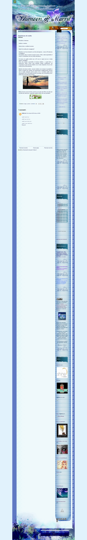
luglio (59, 206)
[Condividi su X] (41, 103)
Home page (36, 147)
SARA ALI (24, 113)
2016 (58, 202)
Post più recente (23, 147)
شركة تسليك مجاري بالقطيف (26, 121)
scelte (32, 103)
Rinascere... (60, 208)
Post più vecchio (48, 147)
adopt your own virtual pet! (61, 239)
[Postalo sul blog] (40, 103)
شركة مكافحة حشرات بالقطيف (27, 123)
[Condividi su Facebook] (43, 103)
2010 (58, 221)
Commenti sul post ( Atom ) (30, 149)
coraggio (25, 103)
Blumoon (58, 310)
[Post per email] (36, 103)
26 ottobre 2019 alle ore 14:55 (33, 113)
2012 (58, 218)
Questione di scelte (25, 36)
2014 (58, 215)
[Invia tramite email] (38, 103)
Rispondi (24, 124)
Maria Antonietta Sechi (60, 501)
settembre (60, 205)
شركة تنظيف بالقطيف (25, 116)
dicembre (60, 203)
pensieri (29, 103)
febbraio (59, 212)
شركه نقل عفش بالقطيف (26, 119)
